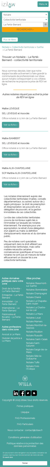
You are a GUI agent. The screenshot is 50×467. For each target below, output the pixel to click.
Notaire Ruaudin (34, 335)
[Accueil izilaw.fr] (8, 8)
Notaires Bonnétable (36, 289)
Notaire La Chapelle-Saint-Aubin (36, 302)
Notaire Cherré (33, 297)
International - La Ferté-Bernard (10, 309)
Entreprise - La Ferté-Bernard (13, 296)
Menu (42, 4)
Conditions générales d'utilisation (25, 437)
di (3, 22)
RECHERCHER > (25, 29)
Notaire (5, 47)
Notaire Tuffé (32, 362)
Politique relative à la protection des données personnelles (25, 444)
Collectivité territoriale (23, 47)
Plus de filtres (9, 39)
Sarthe (40, 47)
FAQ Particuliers (25, 424)
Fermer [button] (25, 463)
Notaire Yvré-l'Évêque (33, 367)
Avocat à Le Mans (11, 334)
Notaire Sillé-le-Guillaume (34, 357)
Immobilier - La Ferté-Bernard (10, 302)
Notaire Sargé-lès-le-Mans (37, 351)
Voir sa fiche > (10, 124)
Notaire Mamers (34, 321)
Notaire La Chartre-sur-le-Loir (36, 308)
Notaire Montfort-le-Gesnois (36, 326)
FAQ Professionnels (25, 418)
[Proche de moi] (45, 24)
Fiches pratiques (25, 406)
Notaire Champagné (36, 293)
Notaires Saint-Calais (37, 339)
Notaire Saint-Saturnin (33, 344)
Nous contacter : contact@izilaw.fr (25, 430)
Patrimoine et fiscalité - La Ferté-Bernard (11, 317)
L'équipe (25, 412)
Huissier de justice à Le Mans (12, 339)
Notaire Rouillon (34, 331)
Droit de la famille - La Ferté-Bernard (12, 290)
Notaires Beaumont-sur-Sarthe (36, 284)
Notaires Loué (33, 317)
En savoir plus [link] (8, 457)
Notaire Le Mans (34, 314)
